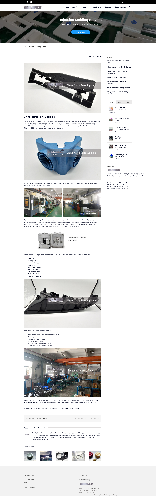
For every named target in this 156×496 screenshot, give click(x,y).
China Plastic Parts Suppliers (72, 408)
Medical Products (33, 274)
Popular (111, 102)
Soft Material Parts (33, 272)
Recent (120, 102)
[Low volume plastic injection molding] (111, 145)
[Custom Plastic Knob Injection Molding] (30, 452)
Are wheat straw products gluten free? (122, 128)
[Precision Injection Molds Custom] (46, 452)
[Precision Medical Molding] (78, 452)
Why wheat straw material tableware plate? (121, 109)
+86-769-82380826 (119, 182)
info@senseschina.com (126, 2)
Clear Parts (31, 265)
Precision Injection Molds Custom (119, 67)
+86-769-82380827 (117, 184)
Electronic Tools (32, 269)
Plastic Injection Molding (54, 408)
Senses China (28, 408)
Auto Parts (30, 258)
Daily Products (30, 487)
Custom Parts (29, 480)
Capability (84, 475)
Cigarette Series (33, 263)
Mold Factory (119, 137)
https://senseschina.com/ (120, 189)
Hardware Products (34, 276)
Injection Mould (30, 475)
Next (97, 56)
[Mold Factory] (111, 137)
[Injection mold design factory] (111, 118)
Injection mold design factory (122, 119)
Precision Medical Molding (117, 77)
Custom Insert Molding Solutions (119, 88)
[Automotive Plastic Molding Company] (62, 452)
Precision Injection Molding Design (121, 155)
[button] (129, 7)
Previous (91, 56)
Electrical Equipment (34, 267)
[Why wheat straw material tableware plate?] (111, 107)
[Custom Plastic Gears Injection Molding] (95, 452)
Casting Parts (31, 261)
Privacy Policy (85, 480)
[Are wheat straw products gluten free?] (111, 128)
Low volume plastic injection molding (121, 146)
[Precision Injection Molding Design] (111, 155)
